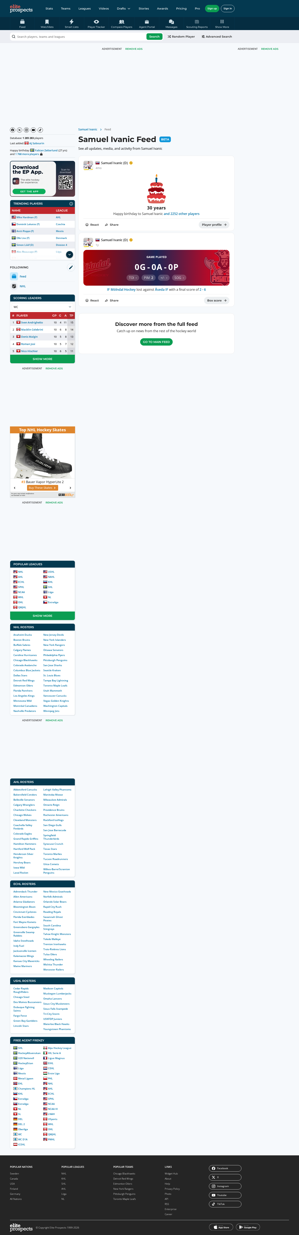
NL (49, 597)
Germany (15, 1194)
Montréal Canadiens (25, 706)
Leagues (85, 8)
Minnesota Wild (22, 701)
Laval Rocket (20, 872)
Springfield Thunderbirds (51, 837)
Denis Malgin (29, 336)
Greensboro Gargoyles (26, 927)
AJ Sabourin (36, 143)
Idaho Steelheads (23, 940)
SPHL (21, 587)
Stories (144, 8)
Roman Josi (28, 344)
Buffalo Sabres (21, 645)
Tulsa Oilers (50, 954)
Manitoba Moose (53, 794)
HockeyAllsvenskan (29, 1053)
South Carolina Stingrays (52, 927)
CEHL (51, 1068)
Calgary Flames (22, 650)
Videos (104, 8)
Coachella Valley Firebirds (22, 826)
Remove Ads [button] (269, 48)
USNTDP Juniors (52, 1019)
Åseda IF (161, 289)
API (166, 1199)
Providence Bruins (53, 810)
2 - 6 (203, 289)
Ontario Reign (51, 805)
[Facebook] (12, 130)
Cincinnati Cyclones (24, 912)
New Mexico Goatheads (57, 891)
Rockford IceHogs (53, 820)
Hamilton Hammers (24, 844)
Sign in (228, 8)
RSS (167, 1204)
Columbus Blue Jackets (26, 670)
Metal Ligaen (25, 1078)
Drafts (121, 8)
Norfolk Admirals (53, 896)
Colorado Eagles (22, 833)
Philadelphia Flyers (54, 655)
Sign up (212, 8)
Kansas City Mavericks (26, 961)
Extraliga (53, 602)
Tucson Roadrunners (55, 859)
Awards (162, 8)
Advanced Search (219, 36)
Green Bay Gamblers (25, 1020)
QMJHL (22, 607)
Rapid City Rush (52, 907)
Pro (197, 8)
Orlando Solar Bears (55, 901)
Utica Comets (51, 864)
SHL (50, 587)
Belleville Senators (24, 799)
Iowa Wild (19, 867)
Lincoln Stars (21, 1026)
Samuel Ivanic (87, 129)
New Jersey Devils (53, 634)
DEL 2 (21, 1124)
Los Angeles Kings (24, 695)
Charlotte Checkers (24, 810)
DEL (20, 1119)
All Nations (16, 1199)
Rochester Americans (55, 815)
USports (52, 1119)
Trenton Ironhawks (54, 944)
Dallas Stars (20, 675)
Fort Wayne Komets (24, 922)
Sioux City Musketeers (56, 1003)
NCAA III (53, 1109)
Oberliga (23, 1129)
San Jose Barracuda (54, 830)
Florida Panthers (23, 690)
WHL (21, 597)
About (168, 1178)
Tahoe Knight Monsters (57, 934)
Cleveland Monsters (25, 820)
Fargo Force (20, 1015)
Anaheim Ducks (22, 634)
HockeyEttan (25, 1063)
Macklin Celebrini (32, 329)
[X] (19, 130)
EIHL (50, 1063)
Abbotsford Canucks (25, 789)
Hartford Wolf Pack (24, 849)
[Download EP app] (42, 179)
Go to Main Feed (156, 342)
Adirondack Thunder (25, 891)
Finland (14, 1189)
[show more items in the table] (69, 254)
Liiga (50, 592)
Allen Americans (22, 896)
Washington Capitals (55, 706)
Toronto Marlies (52, 854)
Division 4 (61, 245)
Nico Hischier (29, 351)
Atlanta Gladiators (24, 901)
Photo (168, 1194)
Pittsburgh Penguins (55, 660)
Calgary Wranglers (24, 805)
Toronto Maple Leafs (55, 685)
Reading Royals (52, 912)
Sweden (14, 1173)
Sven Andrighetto (32, 322)
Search (154, 36)
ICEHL (21, 1144)
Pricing (181, 8)
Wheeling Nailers (53, 959)
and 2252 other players (181, 213)
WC (20, 1134)
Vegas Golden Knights (56, 701)
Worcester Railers (53, 969)
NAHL (51, 577)
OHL (20, 602)
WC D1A (22, 1139)
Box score (214, 300)
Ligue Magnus (56, 1058)
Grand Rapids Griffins (25, 838)
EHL (20, 1083)
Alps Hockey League (59, 1048)
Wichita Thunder (53, 964)
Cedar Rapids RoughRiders (21, 990)
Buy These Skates (40, 488)
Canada (14, 1178)
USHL (51, 572)
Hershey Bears (22, 862)
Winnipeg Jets (51, 711)
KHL (50, 582)
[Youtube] (33, 130)
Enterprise (171, 1209)
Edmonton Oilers (23, 685)
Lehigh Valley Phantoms (57, 789)
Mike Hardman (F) (26, 217)
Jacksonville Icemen (24, 951)
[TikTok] (40, 130)
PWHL (51, 1139)
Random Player (183, 36)
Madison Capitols (53, 988)
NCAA (21, 592)
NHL (20, 572)
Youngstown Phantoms (57, 1029)
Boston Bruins (21, 640)
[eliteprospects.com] (21, 8)
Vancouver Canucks (55, 695)
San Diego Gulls (52, 825)
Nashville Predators (24, 711)
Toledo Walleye (52, 939)
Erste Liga (54, 1073)
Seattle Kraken (52, 670)
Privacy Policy (172, 1189)
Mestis (60, 231)
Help (167, 1183)
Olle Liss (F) (22, 238)
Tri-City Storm (51, 1014)
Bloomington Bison (24, 907)
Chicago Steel (21, 997)
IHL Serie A (54, 1053)
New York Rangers (54, 645)
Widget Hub (171, 1173)
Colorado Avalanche (25, 665)
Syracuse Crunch (53, 844)
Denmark (61, 238)
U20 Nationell (26, 1058)
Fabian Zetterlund (46, 150)
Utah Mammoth (52, 690)
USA (12, 1183)
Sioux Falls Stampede (55, 1009)
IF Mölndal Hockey (121, 289)
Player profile (212, 225)
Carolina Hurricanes (25, 655)
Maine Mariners (22, 966)
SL (19, 1114)
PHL (50, 1078)
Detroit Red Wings (24, 680)
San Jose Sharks (52, 665)
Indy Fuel (18, 946)
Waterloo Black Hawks (56, 1024)
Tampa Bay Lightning (55, 680)
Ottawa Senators (53, 650)
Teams (65, 8)
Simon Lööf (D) (25, 245)
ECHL (21, 582)
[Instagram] (26, 130)
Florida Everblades (23, 917)
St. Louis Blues (51, 675)
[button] (222, 23)
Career (168, 1214)
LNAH (51, 1114)
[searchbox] (86, 37)
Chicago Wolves (22, 815)
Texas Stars (50, 849)
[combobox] (86, 37)
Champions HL (26, 1088)
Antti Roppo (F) (25, 231)
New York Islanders (54, 640)
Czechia (60, 224)
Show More (42, 359)
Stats (49, 8)
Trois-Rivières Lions (54, 949)
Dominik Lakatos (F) (28, 224)
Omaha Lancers (52, 998)
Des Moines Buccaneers (27, 1002)
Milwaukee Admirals (55, 799)
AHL (58, 217)
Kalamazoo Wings (23, 956)
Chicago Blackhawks (25, 660)
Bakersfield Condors (25, 794)
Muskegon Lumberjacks (57, 993)
